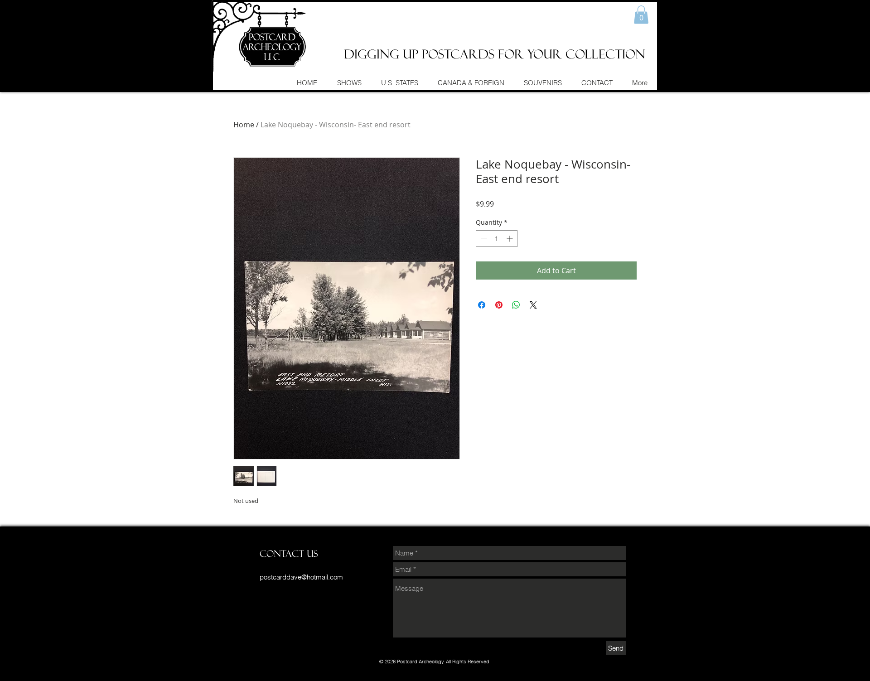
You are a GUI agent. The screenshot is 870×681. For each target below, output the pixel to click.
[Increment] (510, 238)
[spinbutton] (496, 238)
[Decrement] (482, 238)
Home (243, 125)
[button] (641, 14)
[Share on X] (533, 304)
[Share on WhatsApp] (516, 304)
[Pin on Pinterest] (498, 304)
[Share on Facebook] (481, 304)
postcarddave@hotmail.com (301, 577)
